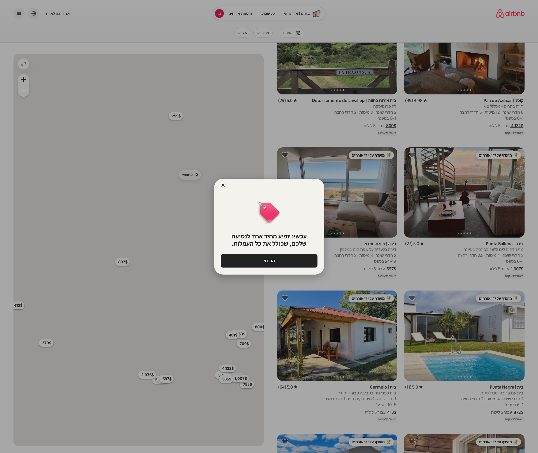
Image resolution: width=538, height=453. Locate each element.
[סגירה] (223, 185)
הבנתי (269, 261)
